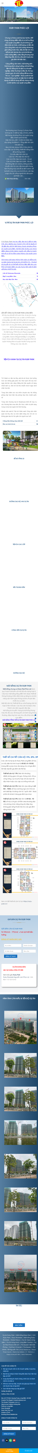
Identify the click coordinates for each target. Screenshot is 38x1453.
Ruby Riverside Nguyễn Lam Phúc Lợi (16, 953)
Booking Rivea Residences (9, 1379)
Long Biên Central (26, 1307)
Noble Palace (15, 1304)
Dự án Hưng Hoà (13, 1307)
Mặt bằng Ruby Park (23, 1300)
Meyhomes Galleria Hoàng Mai (10, 1368)
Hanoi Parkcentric (26, 1319)
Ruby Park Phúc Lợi (7, 1374)
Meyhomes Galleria (18, 1316)
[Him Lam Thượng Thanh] (19, 3)
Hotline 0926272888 (9, 1450)
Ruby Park (16, 951)
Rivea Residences (25, 1314)
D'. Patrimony (30, 1316)
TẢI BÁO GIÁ (28, 1451)
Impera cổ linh (5, 1376)
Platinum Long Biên (7, 1370)
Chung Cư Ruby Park (24, 130)
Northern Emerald (15, 1311)
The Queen (27, 1311)
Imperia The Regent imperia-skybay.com (13, 1364)
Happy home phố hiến (13, 1319)
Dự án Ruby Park (8, 1300)
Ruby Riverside (17, 1302)
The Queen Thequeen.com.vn (10, 1366)
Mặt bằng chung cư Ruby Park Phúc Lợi (17, 665)
